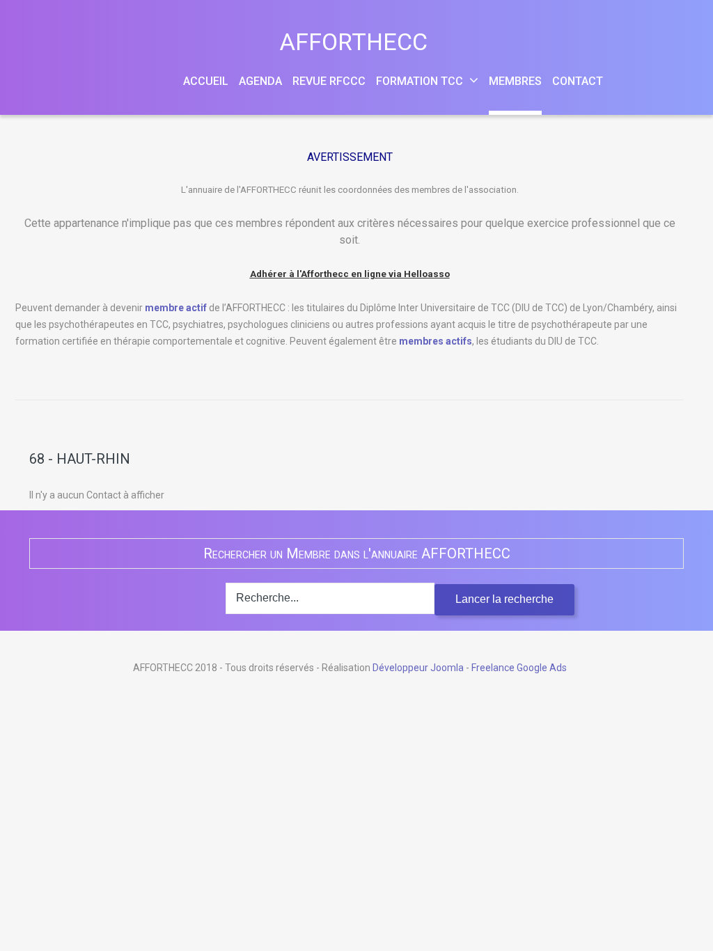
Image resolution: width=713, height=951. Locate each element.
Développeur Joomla (418, 667)
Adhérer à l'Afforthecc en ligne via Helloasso (350, 274)
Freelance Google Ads (519, 667)
